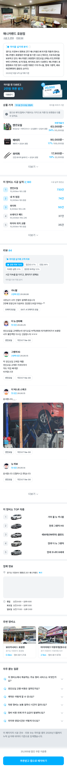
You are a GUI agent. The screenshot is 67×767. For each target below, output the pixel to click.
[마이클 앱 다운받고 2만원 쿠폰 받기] (33, 90)
